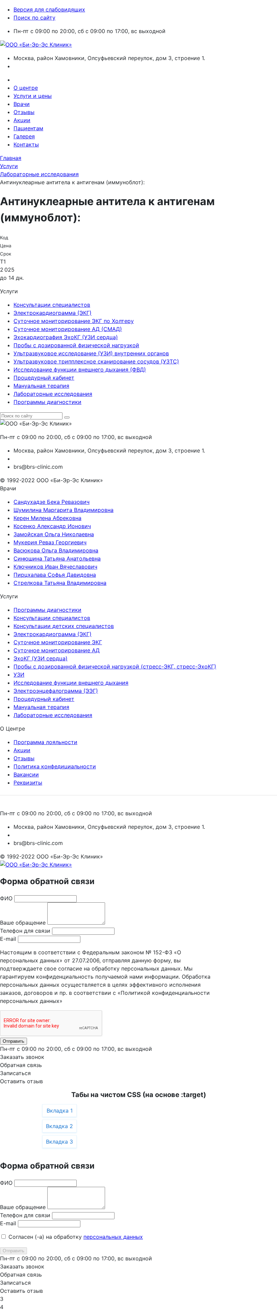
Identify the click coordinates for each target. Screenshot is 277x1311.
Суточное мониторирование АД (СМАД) (68, 329)
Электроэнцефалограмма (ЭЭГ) (56, 690)
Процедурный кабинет (44, 377)
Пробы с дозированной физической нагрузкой (76, 345)
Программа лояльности (45, 742)
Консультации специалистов (52, 304)
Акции (22, 120)
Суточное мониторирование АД (57, 650)
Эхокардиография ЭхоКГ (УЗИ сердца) (66, 337)
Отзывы (24, 112)
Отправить (13, 1041)
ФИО (6, 898)
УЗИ (19, 674)
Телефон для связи (25, 930)
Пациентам (28, 128)
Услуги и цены (33, 95)
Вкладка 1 (60, 1110)
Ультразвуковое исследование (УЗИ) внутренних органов (91, 353)
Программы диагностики (47, 402)
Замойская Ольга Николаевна (54, 534)
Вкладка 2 (59, 1126)
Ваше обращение (23, 922)
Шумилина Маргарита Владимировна (64, 510)
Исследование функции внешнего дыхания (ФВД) (80, 369)
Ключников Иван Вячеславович (55, 566)
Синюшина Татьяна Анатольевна (57, 558)
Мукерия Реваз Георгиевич (50, 542)
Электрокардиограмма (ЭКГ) (53, 312)
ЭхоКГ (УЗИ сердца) (41, 658)
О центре (26, 87)
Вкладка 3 (59, 1141)
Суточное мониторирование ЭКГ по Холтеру (74, 321)
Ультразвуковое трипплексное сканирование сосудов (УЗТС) (96, 361)
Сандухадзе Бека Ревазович (52, 501)
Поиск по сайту (34, 17)
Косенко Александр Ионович (52, 526)
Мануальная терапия (41, 385)
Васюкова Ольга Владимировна (56, 550)
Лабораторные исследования (53, 393)
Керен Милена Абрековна (47, 518)
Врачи (22, 104)
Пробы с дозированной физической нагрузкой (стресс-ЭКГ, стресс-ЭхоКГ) (115, 666)
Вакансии (26, 774)
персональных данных (113, 1236)
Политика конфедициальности (55, 766)
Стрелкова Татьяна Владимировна (60, 582)
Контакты (26, 144)
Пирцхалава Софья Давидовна (55, 574)
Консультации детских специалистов (64, 626)
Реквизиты (28, 782)
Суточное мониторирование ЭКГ (58, 642)
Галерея (24, 136)
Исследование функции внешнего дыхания (71, 682)
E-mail (8, 938)
